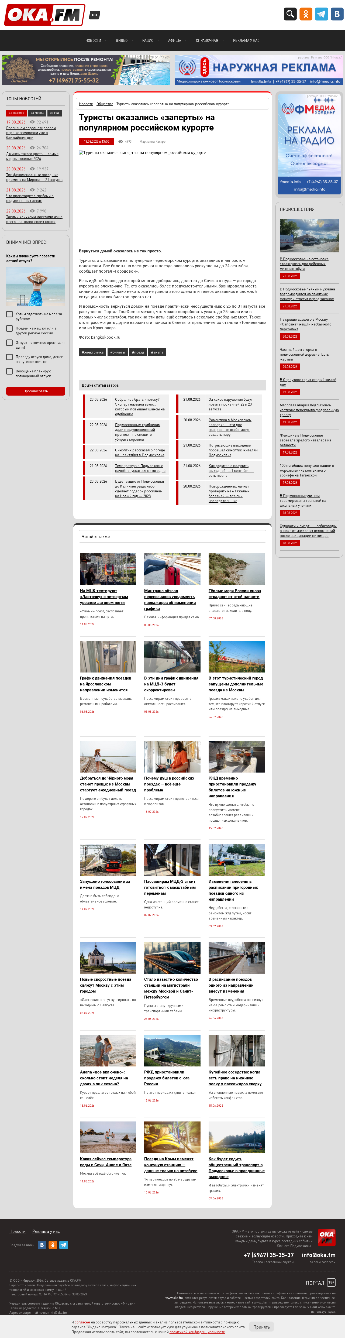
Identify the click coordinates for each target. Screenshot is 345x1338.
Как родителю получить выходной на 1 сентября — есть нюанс (231, 470)
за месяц (37, 113)
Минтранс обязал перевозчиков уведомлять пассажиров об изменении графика (170, 599)
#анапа (157, 351)
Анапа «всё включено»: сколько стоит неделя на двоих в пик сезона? (104, 1078)
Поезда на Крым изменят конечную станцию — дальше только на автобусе (170, 1165)
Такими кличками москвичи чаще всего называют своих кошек (34, 219)
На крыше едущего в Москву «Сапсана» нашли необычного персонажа (305, 324)
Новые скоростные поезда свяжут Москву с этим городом (105, 985)
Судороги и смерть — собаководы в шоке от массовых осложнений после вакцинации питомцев (308, 530)
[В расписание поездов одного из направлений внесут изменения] (237, 972)
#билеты (117, 351)
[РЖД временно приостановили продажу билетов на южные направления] (237, 771)
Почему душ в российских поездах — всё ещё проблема (169, 784)
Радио (147, 40)
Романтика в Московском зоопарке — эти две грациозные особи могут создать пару (230, 427)
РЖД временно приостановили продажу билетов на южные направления (232, 787)
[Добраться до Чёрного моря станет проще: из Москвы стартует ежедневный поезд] (108, 771)
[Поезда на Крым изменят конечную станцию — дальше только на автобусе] (172, 1152)
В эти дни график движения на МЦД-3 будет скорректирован (171, 684)
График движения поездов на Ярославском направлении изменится (105, 684)
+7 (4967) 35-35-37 (269, 1254)
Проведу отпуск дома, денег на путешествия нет (39, 359)
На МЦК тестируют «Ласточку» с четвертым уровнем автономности (104, 596)
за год (54, 113)
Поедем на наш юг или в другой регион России (36, 330)
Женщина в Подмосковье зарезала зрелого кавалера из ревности (305, 440)
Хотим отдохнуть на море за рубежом (39, 316)
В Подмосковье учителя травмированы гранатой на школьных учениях (303, 500)
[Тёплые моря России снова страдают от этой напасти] (237, 583)
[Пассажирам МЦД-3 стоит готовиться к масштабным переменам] (172, 874)
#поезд (138, 351)
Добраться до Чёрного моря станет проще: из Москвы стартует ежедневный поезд (108, 784)
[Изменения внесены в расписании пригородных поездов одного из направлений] (237, 874)
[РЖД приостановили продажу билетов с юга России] (172, 1065)
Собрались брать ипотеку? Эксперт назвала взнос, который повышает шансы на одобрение (140, 406)
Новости (93, 40)
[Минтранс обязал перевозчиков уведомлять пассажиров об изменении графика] (172, 583)
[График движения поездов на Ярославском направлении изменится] (108, 671)
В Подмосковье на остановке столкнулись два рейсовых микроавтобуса (304, 263)
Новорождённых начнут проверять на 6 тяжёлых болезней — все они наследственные (229, 493)
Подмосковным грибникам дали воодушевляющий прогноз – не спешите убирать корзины (137, 431)
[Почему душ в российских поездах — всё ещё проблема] (172, 771)
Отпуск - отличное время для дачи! (40, 344)
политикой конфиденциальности (197, 1331)
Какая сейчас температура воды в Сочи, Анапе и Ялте (106, 1162)
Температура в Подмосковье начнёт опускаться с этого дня (140, 468)
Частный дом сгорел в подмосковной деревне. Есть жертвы (304, 354)
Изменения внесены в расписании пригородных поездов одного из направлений (233, 890)
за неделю (16, 113)
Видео (121, 40)
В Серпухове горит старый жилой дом (308, 382)
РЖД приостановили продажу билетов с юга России (166, 1078)
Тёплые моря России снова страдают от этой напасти (235, 593)
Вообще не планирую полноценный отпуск (33, 373)
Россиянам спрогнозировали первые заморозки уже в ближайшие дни (31, 132)
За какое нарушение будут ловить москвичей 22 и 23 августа (231, 404)
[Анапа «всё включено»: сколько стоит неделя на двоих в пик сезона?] (108, 1065)
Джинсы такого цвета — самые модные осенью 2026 (32, 156)
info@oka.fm (319, 1254)
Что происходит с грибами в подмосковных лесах (30, 198)
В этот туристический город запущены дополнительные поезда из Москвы (236, 684)
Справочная (207, 40)
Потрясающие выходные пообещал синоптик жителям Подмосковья (233, 449)
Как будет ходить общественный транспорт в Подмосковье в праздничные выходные (237, 1168)
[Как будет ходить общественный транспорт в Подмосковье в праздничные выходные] (237, 1152)
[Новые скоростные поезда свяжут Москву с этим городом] (108, 972)
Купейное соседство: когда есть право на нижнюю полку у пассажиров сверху (235, 1078)
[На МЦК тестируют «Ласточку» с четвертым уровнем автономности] (108, 583)
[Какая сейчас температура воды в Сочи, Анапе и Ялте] (108, 1152)
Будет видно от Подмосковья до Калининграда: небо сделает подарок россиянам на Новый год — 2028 (139, 488)
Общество (104, 103)
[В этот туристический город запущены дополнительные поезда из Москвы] (237, 671)
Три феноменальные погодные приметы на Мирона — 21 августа (34, 177)
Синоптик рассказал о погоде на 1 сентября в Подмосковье (140, 452)
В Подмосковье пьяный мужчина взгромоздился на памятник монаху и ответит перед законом (307, 293)
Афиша (174, 40)
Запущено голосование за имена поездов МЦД (105, 884)
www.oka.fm (174, 1298)
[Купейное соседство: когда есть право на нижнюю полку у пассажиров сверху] (237, 1065)
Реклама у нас (246, 40)
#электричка (93, 351)
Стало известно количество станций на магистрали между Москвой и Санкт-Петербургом (171, 988)
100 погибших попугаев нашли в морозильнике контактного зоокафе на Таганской (307, 470)
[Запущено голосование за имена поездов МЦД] (108, 874)
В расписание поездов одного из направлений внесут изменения (231, 985)
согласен (82, 1321)
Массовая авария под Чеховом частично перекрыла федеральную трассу (309, 409)
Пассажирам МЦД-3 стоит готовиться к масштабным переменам (170, 887)
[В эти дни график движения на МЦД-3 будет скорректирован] (172, 671)
